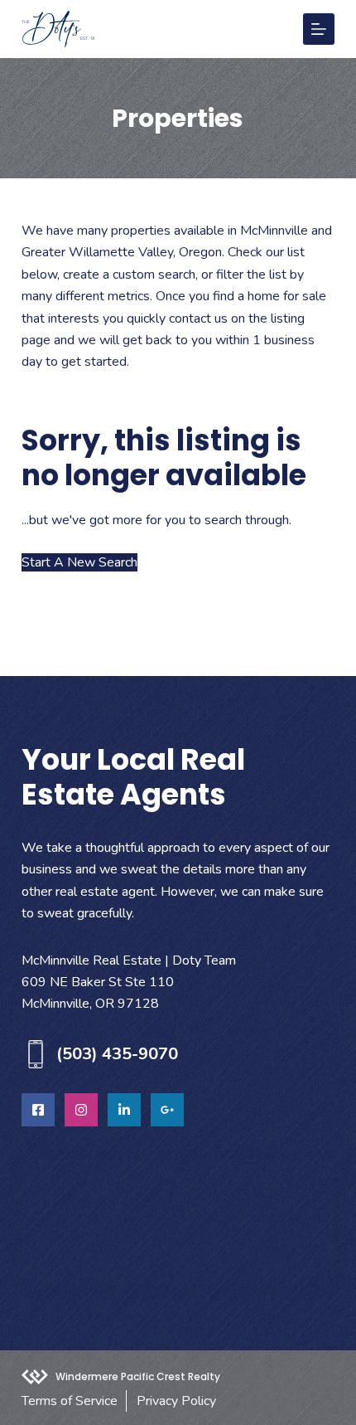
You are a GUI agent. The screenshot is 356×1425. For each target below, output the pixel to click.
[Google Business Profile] (167, 1109)
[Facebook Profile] (38, 1109)
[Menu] (318, 29)
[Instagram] (81, 1109)
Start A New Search (79, 562)
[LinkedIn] (124, 1109)
